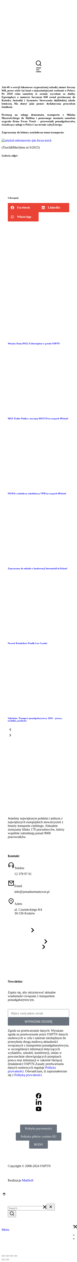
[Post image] (38, 335)
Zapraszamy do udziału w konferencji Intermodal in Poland (37, 568)
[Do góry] (4, 1195)
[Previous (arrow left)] (3, 1259)
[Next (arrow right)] (7, 1259)
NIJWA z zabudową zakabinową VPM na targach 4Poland (37, 493)
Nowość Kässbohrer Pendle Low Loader (27, 643)
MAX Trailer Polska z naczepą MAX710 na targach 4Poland (38, 418)
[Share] (7, 1255)
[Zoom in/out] (15, 1255)
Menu (5, 1229)
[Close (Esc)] (3, 1255)
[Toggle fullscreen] (11, 1255)
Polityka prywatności (38, 1128)
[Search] (12, 1213)
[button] (23, 207)
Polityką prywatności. (28, 1075)
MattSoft (27, 1180)
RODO (38, 1144)
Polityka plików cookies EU (38, 1136)
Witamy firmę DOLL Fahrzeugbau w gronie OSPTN (34, 343)
